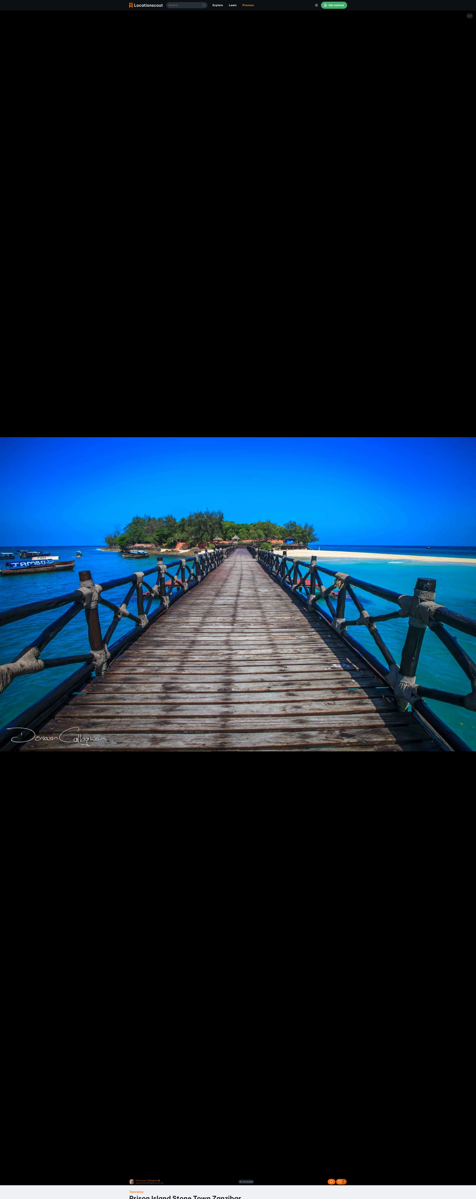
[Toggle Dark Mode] (316, 5)
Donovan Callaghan (147, 1180)
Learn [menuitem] (233, 5)
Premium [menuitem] (248, 5)
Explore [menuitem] (218, 5)
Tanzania (136, 1192)
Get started (336, 5)
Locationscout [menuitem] (146, 5)
